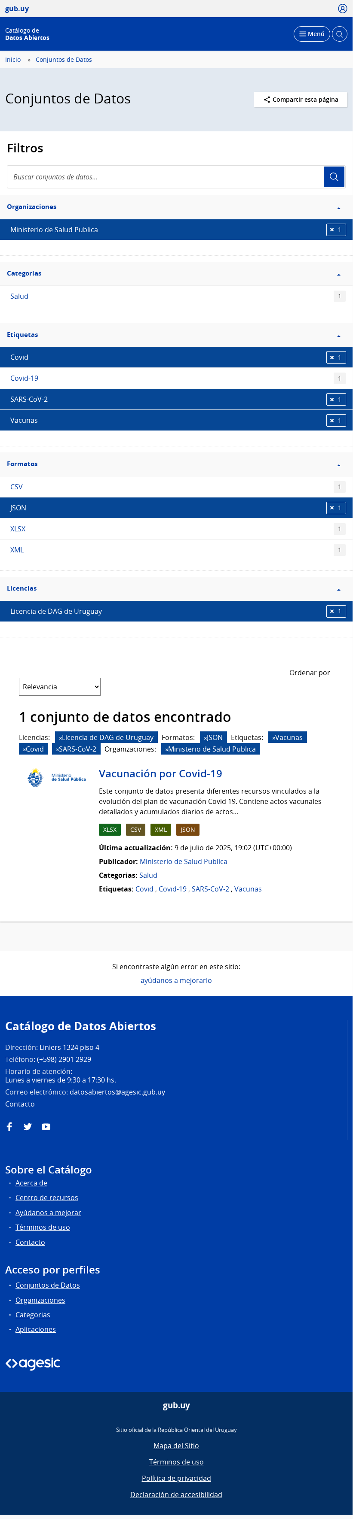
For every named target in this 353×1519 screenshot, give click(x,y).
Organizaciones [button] (31, 206)
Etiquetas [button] (22, 334)
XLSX (175, 529)
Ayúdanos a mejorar (48, 1212)
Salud (175, 296)
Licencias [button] (22, 588)
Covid (175, 357)
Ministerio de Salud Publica (175, 229)
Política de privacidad (176, 1478)
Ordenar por (309, 672)
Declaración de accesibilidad (176, 1494)
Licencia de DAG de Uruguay (175, 611)
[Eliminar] (60, 738)
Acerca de (31, 1183)
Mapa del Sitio (176, 1445)
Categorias (32, 1314)
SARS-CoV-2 (175, 399)
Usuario (334, 177)
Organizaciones (40, 1300)
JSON (175, 507)
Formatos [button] (22, 463)
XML (175, 550)
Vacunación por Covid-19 (160, 773)
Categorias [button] (24, 273)
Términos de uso (42, 1227)
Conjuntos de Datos (64, 60)
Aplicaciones (35, 1329)
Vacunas (175, 420)
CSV (175, 486)
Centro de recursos (46, 1197)
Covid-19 (175, 378)
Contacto (30, 1242)
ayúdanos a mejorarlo (176, 980)
